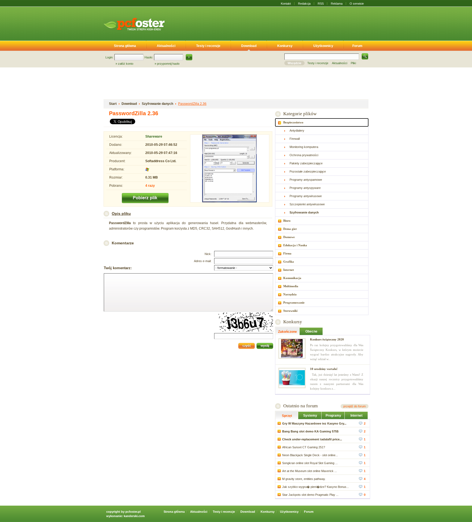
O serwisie (357, 3)
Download (248, 46)
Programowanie (294, 302)
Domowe (289, 237)
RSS (321, 3)
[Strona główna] (134, 24)
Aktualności (166, 46)
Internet (288, 269)
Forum (357, 46)
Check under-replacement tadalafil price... (312, 439)
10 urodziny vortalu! (324, 368)
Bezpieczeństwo (293, 122)
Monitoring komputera (304, 147)
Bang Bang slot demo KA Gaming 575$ (310, 431)
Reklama (337, 3)
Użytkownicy (323, 46)
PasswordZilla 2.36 (192, 104)
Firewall (295, 138)
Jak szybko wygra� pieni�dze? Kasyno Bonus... (315, 486)
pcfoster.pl (133, 511)
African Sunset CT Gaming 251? (303, 447)
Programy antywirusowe (306, 196)
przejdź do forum (354, 406)
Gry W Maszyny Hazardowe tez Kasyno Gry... (314, 423)
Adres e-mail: (202, 261)
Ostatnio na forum (300, 405)
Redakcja (304, 3)
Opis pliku (121, 213)
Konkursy (285, 46)
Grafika (288, 261)
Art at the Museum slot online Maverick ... (309, 471)
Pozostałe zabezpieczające (308, 171)
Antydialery (297, 130)
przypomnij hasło (168, 63)
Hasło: (148, 57)
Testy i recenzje (208, 46)
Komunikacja (292, 278)
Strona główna (125, 46)
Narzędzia (290, 294)
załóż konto (125, 63)
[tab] (321, 122)
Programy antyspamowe (306, 179)
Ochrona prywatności (304, 155)
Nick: (208, 254)
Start (113, 104)
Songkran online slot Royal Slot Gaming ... (310, 463)
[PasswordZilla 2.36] (229, 169)
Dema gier (290, 228)
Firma (287, 253)
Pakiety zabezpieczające (306, 163)
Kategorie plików (299, 113)
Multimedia (290, 286)
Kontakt (286, 3)
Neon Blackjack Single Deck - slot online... (310, 455)
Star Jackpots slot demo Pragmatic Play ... (310, 494)
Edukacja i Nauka (295, 245)
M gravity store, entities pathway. (304, 479)
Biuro (287, 220)
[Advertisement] (271, 22)
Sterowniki (290, 310)
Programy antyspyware (305, 187)
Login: (109, 57)
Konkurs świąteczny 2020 (327, 339)
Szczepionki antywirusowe (307, 204)
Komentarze (123, 243)
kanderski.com (134, 516)
